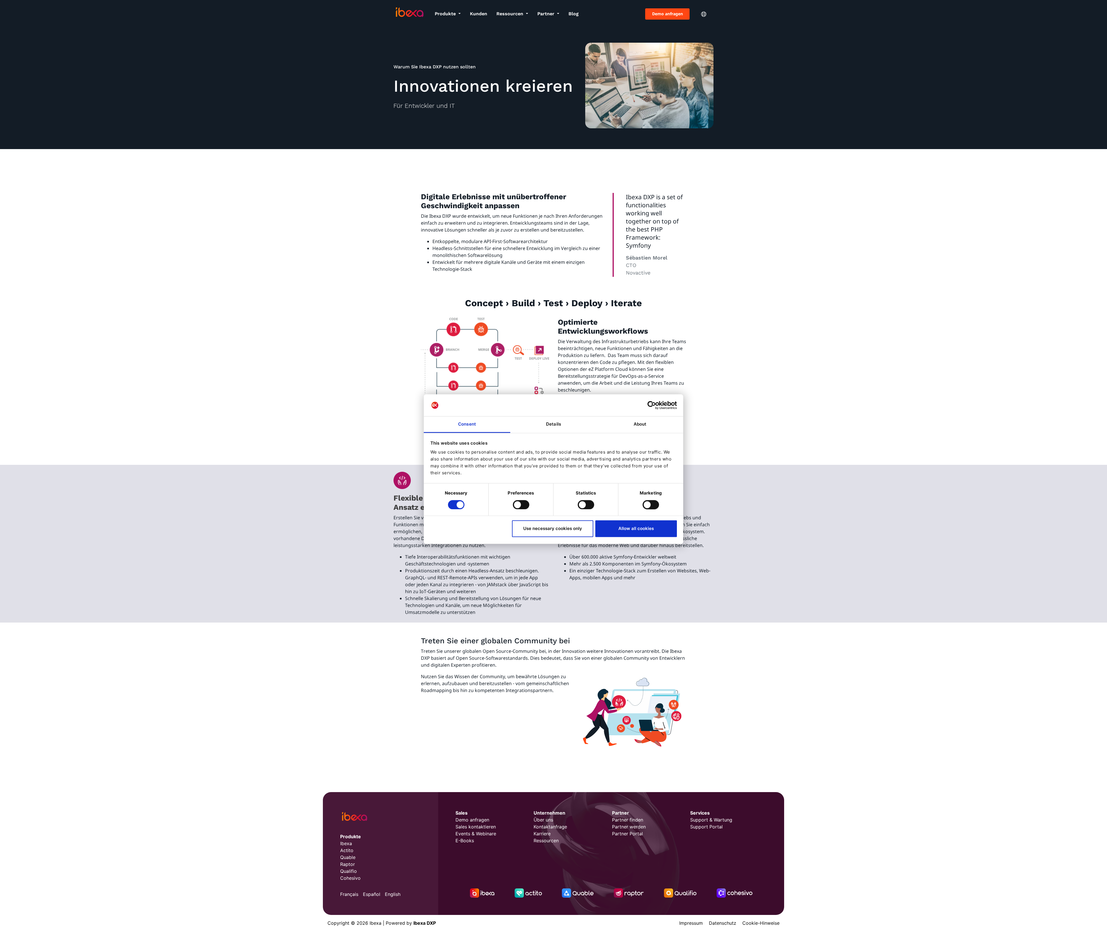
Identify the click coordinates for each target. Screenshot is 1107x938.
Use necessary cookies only (552, 528)
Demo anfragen (667, 13)
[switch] (521, 504)
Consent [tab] (467, 424)
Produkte (446, 13)
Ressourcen (510, 13)
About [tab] (640, 424)
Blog (573, 13)
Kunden (478, 13)
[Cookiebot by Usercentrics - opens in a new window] (651, 405)
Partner (546, 13)
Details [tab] (553, 424)
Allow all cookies (636, 528)
